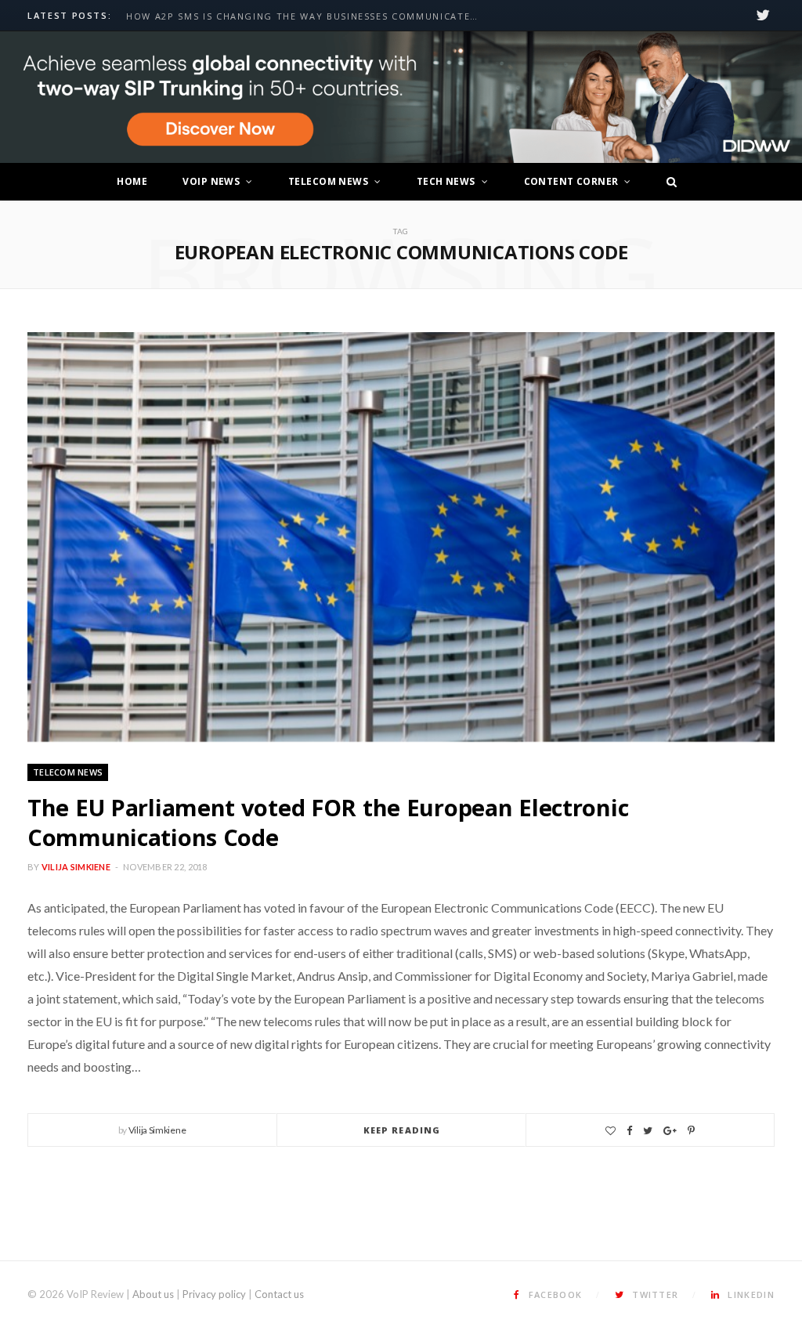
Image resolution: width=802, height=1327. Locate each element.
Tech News (446, 181)
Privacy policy (214, 1294)
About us (153, 1294)
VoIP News (211, 181)
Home (132, 181)
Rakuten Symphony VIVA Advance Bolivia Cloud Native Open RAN (306, 16)
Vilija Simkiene (76, 867)
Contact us (279, 1294)
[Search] (667, 182)
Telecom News (328, 181)
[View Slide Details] (401, 97)
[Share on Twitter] (647, 1131)
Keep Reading (401, 1130)
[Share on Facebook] (629, 1131)
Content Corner (571, 181)
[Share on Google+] (670, 1131)
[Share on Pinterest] (691, 1131)
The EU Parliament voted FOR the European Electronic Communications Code (327, 822)
